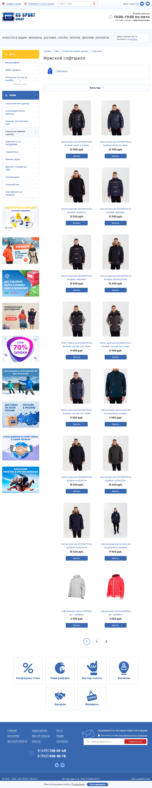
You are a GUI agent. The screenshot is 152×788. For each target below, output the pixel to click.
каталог (133, 39)
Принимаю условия (124, 735)
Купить (76, 156)
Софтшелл (97, 51)
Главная (47, 51)
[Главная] (18, 17)
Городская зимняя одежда (75, 51)
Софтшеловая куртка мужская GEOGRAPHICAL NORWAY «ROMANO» (116, 548)
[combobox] (78, 3)
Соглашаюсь (98, 784)
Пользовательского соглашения (133, 735)
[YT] (148, 4)
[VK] (142, 4)
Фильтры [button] (95, 87)
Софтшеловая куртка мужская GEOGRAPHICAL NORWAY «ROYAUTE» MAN (116, 413)
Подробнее (77, 784)
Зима (56, 51)
